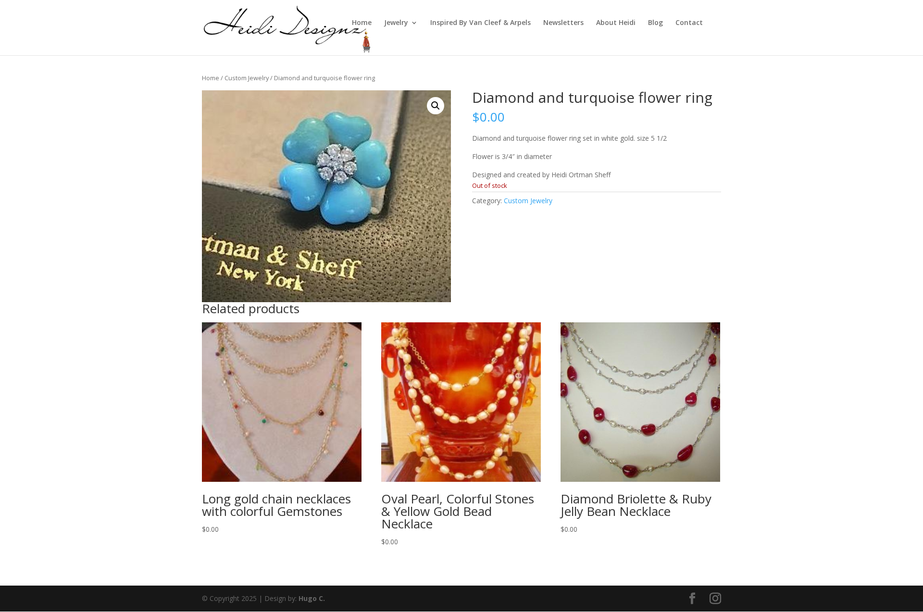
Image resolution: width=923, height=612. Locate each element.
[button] (435, 105)
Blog (655, 23)
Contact (689, 23)
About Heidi (616, 23)
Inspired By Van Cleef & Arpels (480, 23)
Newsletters (563, 23)
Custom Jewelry (247, 77)
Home (362, 23)
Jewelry (396, 23)
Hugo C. (312, 598)
